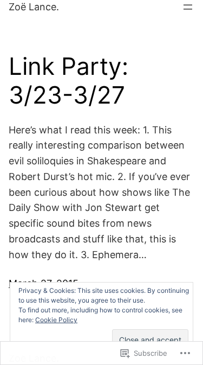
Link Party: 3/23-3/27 (68, 81)
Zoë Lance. (34, 6)
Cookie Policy (56, 320)
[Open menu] (187, 7)
